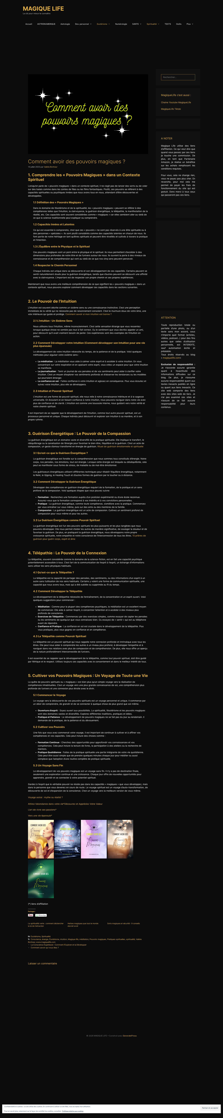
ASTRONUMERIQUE (46, 24)
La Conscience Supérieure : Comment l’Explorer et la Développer (58, 945)
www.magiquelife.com (45, 942)
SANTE (135, 24)
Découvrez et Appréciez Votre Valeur (83, 804)
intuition (63, 939)
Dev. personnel (82, 24)
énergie (45, 939)
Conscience (36, 939)
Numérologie (121, 24)
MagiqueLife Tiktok (171, 109)
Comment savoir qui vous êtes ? (45, 947)
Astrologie (65, 24)
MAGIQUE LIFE (43, 8)
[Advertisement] (111, 47)
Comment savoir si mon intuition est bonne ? (88, 314)
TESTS (168, 24)
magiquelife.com (171, 358)
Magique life (73, 939)
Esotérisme (102, 24)
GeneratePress (130, 1035)
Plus (189, 24)
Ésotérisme (54, 939)
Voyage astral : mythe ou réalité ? (45, 797)
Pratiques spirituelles (116, 939)
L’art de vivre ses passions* (42, 809)
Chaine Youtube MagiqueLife (176, 102)
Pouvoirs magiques (98, 939)
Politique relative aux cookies (72, 1111)
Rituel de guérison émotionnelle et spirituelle (120, 446)
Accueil (28, 24)
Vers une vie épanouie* (40, 815)
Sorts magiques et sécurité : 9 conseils (123, 923)
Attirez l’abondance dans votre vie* (46, 804)
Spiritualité (152, 24)
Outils (178, 24)
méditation (84, 939)
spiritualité (130, 939)
